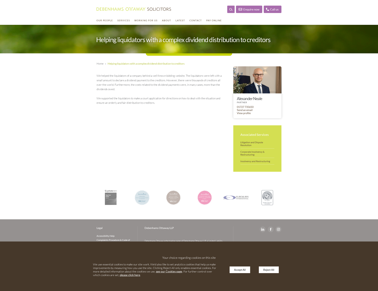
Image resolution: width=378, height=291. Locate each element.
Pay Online (214, 20)
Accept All (240, 269)
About (166, 20)
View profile (244, 113)
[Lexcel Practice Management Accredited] (137, 197)
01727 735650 (245, 106)
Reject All (268, 269)
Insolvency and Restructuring (255, 161)
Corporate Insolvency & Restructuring (252, 153)
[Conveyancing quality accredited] (200, 197)
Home (100, 63)
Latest (180, 20)
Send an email (245, 110)
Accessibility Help (106, 235)
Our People (104, 20)
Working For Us (146, 20)
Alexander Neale (249, 98)
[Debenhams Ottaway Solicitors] (134, 9)
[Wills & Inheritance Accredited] (168, 197)
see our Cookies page (169, 271)
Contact (195, 20)
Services (123, 20)
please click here (130, 275)
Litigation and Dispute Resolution (251, 143)
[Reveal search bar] (231, 9)
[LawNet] (262, 197)
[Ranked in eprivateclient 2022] (106, 197)
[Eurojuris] (231, 197)
